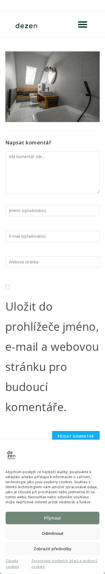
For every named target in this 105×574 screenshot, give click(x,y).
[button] (82, 24)
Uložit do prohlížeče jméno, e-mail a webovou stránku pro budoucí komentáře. (52, 357)
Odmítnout (53, 533)
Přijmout (52, 518)
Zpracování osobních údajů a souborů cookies (64, 563)
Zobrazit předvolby (52, 548)
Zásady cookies (12, 563)
